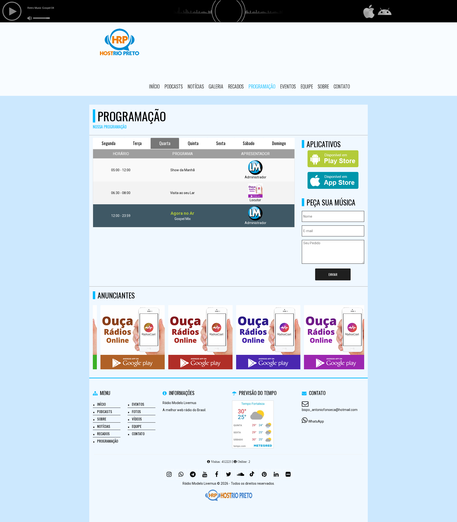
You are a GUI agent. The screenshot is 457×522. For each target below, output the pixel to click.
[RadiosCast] (125, 328)
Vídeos (137, 418)
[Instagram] (169, 474)
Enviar (332, 274)
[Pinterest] (264, 474)
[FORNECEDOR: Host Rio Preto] (228, 495)
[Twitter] (228, 474)
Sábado (248, 143)
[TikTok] (252, 474)
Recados (236, 86)
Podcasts (173, 86)
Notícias (196, 86)
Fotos (136, 411)
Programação (261, 86)
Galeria (216, 86)
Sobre (323, 86)
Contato (342, 86)
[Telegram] (193, 474)
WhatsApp (316, 421)
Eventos (288, 86)
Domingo (279, 143)
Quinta (193, 143)
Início (154, 86)
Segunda (108, 143)
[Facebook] (217, 474)
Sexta (220, 143)
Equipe (307, 86)
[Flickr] (288, 474)
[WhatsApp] (181, 474)
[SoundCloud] (240, 474)
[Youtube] (205, 474)
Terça (137, 143)
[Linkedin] (276, 474)
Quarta (164, 143)
